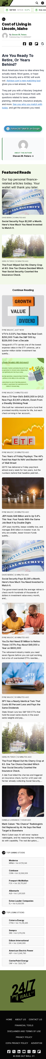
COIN (11, 873)
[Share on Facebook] (24, 43)
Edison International (19, 940)
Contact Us (35, 1019)
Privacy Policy (24, 1037)
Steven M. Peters (19, 35)
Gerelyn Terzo (8, 261)
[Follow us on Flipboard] (36, 43)
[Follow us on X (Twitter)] (13, 1051)
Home (9, 1019)
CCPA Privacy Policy (17, 1043)
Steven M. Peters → (23, 156)
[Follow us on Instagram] (29, 1051)
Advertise (36, 1043)
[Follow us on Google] (42, 43)
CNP (11, 963)
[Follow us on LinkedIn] (18, 1051)
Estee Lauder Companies (21, 901)
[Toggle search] (37, 3)
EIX (10, 943)
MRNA (11, 863)
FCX (10, 883)
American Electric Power (21, 950)
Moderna (13, 860)
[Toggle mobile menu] (42, 2)
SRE (10, 933)
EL (10, 903)
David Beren (7, 218)
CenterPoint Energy (18, 960)
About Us (20, 1019)
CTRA (11, 923)
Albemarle (14, 891)
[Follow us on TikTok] (34, 1051)
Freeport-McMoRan (18, 880)
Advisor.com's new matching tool (23, 80)
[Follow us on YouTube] (24, 1051)
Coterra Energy (16, 920)
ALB (10, 893)
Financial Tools (24, 1025)
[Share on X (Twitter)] (30, 43)
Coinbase (13, 870)
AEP (10, 953)
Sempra (13, 930)
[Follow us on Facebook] (8, 1051)
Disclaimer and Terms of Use (24, 1031)
